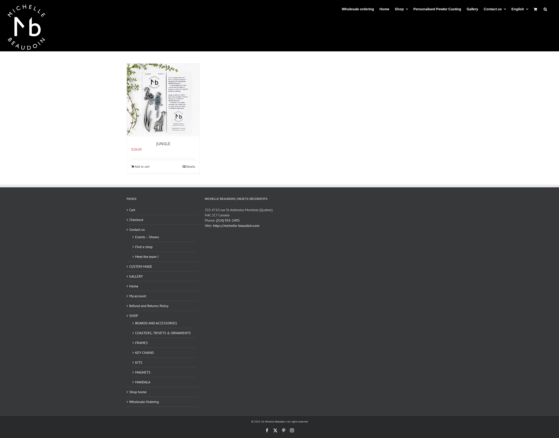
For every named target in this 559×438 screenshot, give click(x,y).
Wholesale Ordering (144, 402)
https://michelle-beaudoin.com (236, 225)
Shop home (138, 392)
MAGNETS (142, 372)
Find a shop (144, 247)
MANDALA (142, 382)
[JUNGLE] (163, 100)
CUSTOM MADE (140, 266)
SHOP (133, 315)
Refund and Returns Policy (148, 306)
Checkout (136, 219)
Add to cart (142, 167)
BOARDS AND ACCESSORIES (156, 323)
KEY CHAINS (144, 352)
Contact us (137, 229)
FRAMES (141, 343)
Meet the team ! (147, 256)
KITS (138, 362)
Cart (132, 210)
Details (190, 167)
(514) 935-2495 (228, 220)
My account (137, 296)
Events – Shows (147, 237)
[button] (545, 9)
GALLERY (136, 276)
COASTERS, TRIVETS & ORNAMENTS (163, 333)
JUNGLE (163, 143)
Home (133, 286)
